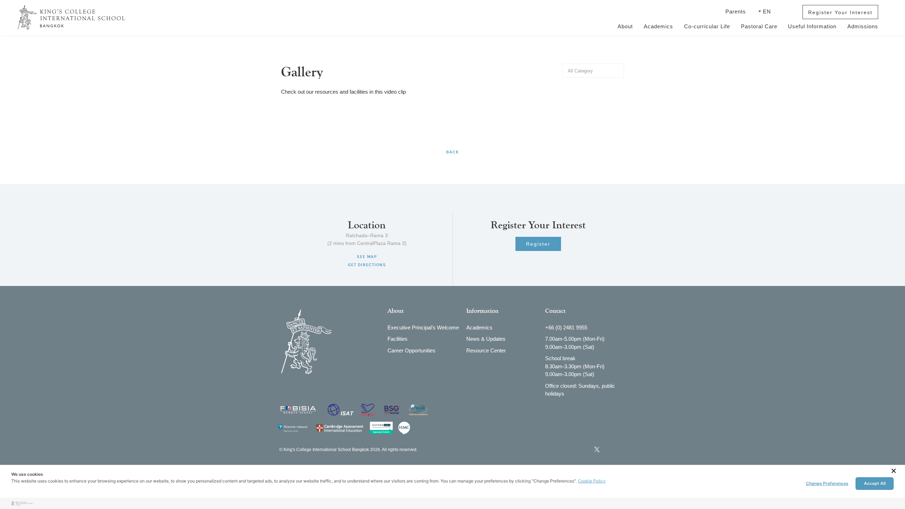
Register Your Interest (840, 12)
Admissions (862, 26)
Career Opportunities (411, 350)
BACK (452, 152)
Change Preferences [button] (827, 483)
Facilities (397, 339)
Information (482, 311)
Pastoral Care (759, 26)
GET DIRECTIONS (367, 264)
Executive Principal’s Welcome (423, 327)
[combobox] (593, 71)
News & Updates (486, 339)
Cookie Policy (592, 481)
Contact (555, 311)
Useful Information (812, 26)
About (625, 26)
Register (538, 244)
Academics (658, 26)
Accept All (875, 483)
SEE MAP (367, 256)
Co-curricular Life (707, 26)
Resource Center (486, 350)
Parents (736, 11)
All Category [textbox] (580, 71)
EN (767, 11)
